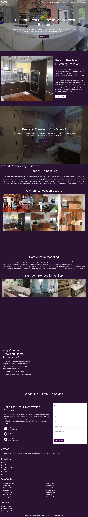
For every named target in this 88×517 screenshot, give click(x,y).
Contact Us (82, 3)
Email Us (11, 433)
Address (11, 438)
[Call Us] (5, 428)
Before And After (54, 3)
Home (34, 3)
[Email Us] (5, 434)
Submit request (59, 440)
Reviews (65, 3)
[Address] (5, 439)
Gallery (72, 3)
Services (41, 3)
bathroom (77, 78)
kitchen (57, 80)
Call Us (10, 428)
